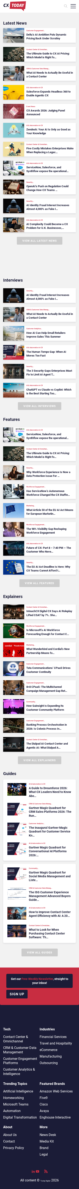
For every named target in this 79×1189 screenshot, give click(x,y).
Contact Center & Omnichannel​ (15, 1039)
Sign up (17, 994)
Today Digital (45, 1181)
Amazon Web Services (56, 1091)
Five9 (44, 1098)
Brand (44, 1148)
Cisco (44, 1104)
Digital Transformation (20, 1117)
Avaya (44, 1111)
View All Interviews (39, 406)
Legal (44, 1154)
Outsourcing (49, 1063)
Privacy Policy (13, 1148)
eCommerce (48, 1050)
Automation (12, 1111)
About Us (10, 1135)
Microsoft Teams (15, 1104)
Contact (9, 1141)
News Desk (48, 1135)
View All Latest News (39, 240)
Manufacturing (51, 1056)
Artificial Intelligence (18, 1091)
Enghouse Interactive (55, 1117)
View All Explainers (39, 760)
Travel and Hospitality (56, 1043)
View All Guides (39, 952)
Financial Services (53, 1037)
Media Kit (47, 1141)
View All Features (39, 583)
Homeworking (13, 1098)
